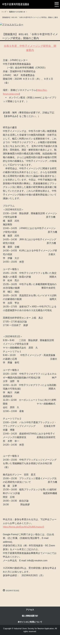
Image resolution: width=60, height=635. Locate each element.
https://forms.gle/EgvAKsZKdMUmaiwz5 (23, 527)
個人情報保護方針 (30, 616)
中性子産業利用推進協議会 (15, 4)
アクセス (30, 609)
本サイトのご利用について (30, 622)
